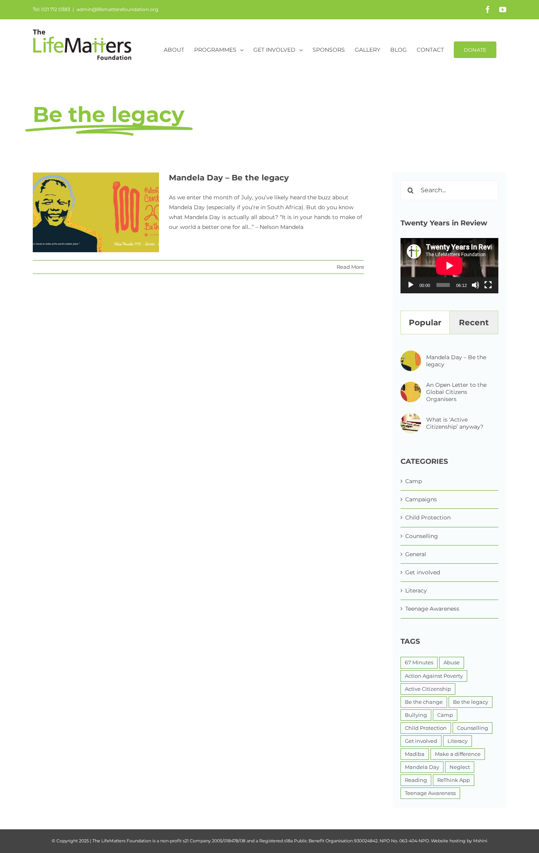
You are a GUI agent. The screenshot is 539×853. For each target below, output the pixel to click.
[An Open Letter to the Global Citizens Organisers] (411, 386)
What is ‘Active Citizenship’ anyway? (454, 423)
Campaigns (421, 499)
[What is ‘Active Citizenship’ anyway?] (411, 417)
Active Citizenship (428, 689)
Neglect (459, 767)
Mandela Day (422, 767)
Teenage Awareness (432, 608)
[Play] (411, 285)
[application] (449, 265)
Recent (474, 322)
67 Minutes (419, 663)
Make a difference (458, 754)
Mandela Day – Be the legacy (229, 177)
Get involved (422, 572)
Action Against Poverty (434, 676)
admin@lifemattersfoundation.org (117, 9)
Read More (350, 267)
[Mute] (475, 285)
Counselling (421, 536)
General (415, 554)
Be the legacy (470, 702)
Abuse (452, 663)
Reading (416, 780)
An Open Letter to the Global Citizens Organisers (456, 392)
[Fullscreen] (488, 285)
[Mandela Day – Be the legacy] (411, 355)
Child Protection (428, 517)
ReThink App (453, 780)
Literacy (416, 590)
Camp (413, 481)
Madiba (415, 754)
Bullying (416, 715)
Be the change (424, 702)
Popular (425, 322)
